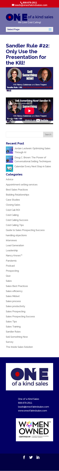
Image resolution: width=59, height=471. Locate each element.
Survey (9, 342)
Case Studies (13, 199)
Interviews (11, 240)
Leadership (12, 250)
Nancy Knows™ (14, 255)
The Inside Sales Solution (19, 347)
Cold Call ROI (13, 210)
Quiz (8, 275)
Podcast (10, 265)
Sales (9, 281)
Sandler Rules (13, 331)
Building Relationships (17, 194)
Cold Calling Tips (15, 225)
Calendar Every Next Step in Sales (33, 166)
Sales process (13, 301)
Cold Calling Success (17, 220)
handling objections (16, 235)
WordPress (31, 466)
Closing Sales (13, 204)
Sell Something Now (17, 336)
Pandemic (11, 260)
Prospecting (12, 270)
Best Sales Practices (17, 189)
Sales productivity (15, 306)
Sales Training (13, 326)
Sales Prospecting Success (20, 316)
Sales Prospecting (15, 311)
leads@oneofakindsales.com (33, 406)
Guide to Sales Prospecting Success (25, 230)
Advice (9, 179)
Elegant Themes (31, 462)
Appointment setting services (22, 184)
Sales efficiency (14, 291)
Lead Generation (15, 245)
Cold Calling (12, 215)
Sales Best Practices (17, 286)
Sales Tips (11, 321)
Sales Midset (13, 296)
